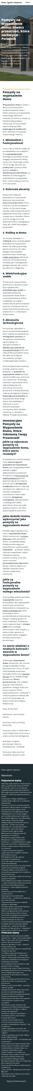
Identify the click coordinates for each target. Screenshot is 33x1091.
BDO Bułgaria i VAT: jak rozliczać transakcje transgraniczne (12, 858)
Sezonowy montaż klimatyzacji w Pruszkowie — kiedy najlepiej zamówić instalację (14, 887)
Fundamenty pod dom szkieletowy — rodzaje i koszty (14, 893)
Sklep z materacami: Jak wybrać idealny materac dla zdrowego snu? (15, 941)
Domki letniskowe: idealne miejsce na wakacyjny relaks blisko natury (14, 1049)
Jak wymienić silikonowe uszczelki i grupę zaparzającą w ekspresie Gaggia (15, 819)
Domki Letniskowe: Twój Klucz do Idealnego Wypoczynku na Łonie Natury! (15, 1053)
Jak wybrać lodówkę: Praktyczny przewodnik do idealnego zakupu (12, 1058)
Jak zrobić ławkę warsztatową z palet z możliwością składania (15, 862)
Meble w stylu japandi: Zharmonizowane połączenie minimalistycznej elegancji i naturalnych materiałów (15, 959)
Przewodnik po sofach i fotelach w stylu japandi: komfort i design (15, 965)
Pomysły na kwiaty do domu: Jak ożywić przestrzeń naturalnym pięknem (15, 991)
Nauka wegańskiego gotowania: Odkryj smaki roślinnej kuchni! (15, 1036)
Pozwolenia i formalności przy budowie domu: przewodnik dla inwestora (15, 916)
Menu (27, 2)
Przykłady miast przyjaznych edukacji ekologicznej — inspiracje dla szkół (14, 925)
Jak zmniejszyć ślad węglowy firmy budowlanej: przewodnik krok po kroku (15, 811)
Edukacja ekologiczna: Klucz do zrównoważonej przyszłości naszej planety (16, 921)
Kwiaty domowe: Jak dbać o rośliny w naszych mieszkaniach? (14, 1010)
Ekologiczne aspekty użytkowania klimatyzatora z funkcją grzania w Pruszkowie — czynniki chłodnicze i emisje (16, 840)
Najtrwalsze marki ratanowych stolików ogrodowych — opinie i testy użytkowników (16, 937)
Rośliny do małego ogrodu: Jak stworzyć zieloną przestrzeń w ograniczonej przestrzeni (15, 981)
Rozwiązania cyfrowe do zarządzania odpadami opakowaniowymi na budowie (15, 789)
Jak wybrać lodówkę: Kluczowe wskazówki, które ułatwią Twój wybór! (16, 1062)
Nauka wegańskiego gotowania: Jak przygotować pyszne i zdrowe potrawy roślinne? (15, 1031)
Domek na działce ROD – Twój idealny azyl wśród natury (16, 1040)
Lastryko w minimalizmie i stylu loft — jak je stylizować (15, 1025)
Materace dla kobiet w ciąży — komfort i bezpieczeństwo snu (15, 945)
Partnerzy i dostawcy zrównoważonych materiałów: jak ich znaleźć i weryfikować (15, 806)
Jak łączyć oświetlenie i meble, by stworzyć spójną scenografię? (16, 877)
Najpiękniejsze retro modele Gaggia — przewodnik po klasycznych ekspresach (15, 815)
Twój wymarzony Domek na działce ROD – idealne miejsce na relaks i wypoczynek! (16, 1045)
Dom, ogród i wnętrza (11, 2)
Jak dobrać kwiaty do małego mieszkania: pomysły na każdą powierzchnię (15, 995)
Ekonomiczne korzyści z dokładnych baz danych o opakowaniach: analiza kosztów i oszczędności (16, 846)
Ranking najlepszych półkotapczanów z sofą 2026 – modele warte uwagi (15, 824)
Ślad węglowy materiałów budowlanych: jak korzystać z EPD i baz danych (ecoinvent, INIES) (16, 794)
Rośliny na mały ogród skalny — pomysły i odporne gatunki (15, 986)
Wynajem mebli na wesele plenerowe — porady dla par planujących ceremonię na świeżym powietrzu (15, 872)
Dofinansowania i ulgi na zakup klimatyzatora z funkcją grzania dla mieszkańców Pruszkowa (13, 833)
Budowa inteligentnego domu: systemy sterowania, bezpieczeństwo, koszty (15, 912)
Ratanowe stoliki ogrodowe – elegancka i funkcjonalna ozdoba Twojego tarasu (15, 929)
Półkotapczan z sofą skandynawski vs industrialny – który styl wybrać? (14, 828)
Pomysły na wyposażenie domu (16, 89)
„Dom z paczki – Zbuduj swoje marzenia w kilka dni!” (16, 1071)
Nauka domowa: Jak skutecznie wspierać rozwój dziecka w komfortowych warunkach (15, 1000)
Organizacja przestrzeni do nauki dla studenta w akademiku (14, 903)
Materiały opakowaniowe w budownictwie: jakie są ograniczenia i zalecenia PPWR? (16, 785)
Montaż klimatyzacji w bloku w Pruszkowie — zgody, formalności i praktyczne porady (16, 882)
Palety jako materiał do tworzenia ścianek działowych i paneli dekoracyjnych (16, 867)
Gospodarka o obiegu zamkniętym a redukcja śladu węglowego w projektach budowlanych (15, 801)
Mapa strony (6, 775)
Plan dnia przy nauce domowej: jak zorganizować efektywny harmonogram (15, 1006)
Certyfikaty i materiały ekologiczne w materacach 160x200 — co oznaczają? (14, 954)
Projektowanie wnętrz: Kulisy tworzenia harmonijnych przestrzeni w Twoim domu (16, 969)
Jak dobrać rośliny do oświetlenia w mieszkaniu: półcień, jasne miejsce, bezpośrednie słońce (13, 1016)
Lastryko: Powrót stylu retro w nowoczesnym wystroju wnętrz (12, 1021)
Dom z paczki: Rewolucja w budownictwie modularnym (15, 1066)
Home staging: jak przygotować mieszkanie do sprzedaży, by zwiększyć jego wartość (15, 975)
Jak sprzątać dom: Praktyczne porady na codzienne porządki (15, 1075)
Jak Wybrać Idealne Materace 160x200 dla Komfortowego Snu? (16, 950)
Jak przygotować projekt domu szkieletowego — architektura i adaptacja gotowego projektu (15, 898)
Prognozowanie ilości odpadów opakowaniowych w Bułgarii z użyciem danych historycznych (14, 853)
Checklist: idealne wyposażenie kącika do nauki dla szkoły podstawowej (15, 908)
